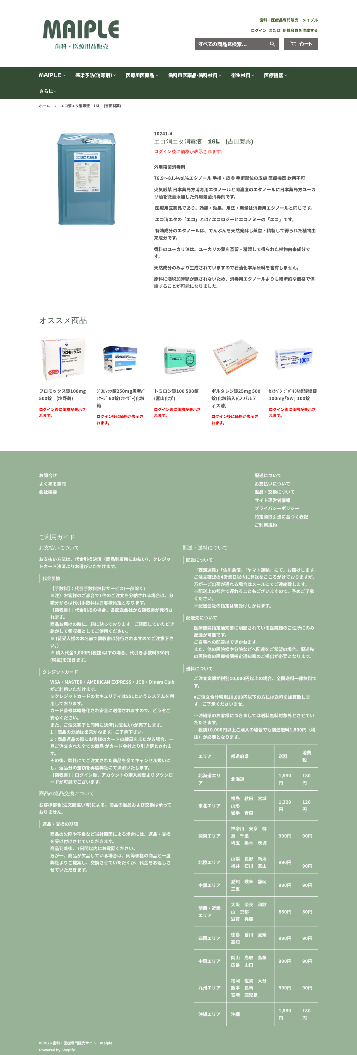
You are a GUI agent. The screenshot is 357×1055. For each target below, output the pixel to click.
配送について (268, 475)
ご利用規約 (266, 524)
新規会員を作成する (300, 30)
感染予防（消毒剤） (94, 74)
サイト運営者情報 (272, 500)
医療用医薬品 (140, 74)
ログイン (259, 30)
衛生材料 (241, 74)
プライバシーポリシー (277, 508)
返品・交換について (275, 491)
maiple (50, 74)
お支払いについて (272, 483)
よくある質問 (52, 483)
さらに (46, 90)
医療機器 (274, 74)
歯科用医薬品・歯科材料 (193, 74)
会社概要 (48, 491)
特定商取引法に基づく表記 (281, 516)
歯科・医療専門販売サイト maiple (82, 1043)
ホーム (44, 105)
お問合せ (48, 475)
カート (305, 43)
